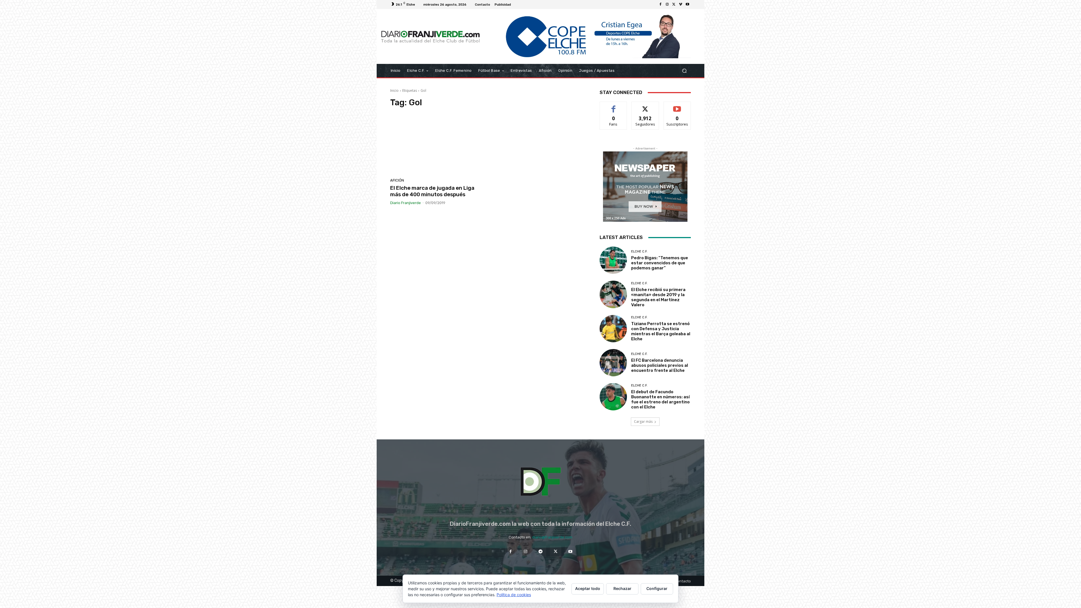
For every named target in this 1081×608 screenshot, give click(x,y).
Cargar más (643, 421)
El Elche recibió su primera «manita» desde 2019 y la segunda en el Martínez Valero (658, 297)
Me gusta (613, 106)
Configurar (656, 588)
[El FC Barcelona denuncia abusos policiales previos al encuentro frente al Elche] (613, 362)
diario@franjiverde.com (552, 537)
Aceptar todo (587, 588)
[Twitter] (674, 4)
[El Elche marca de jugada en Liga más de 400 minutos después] (437, 144)
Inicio (394, 90)
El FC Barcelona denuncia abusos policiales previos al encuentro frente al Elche (659, 365)
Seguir (645, 106)
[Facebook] (660, 4)
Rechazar (622, 588)
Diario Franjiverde (405, 203)
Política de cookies (514, 594)
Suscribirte (677, 106)
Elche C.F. (639, 251)
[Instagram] (667, 4)
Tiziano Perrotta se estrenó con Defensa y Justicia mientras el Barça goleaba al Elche (660, 331)
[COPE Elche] (587, 36)
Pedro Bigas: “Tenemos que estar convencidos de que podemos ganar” (659, 263)
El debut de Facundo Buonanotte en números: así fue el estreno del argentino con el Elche (660, 399)
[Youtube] (687, 4)
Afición (397, 180)
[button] (684, 70)
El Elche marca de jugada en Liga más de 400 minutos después (432, 191)
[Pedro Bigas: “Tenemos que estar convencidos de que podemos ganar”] (613, 260)
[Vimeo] (680, 4)
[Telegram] (540, 551)
